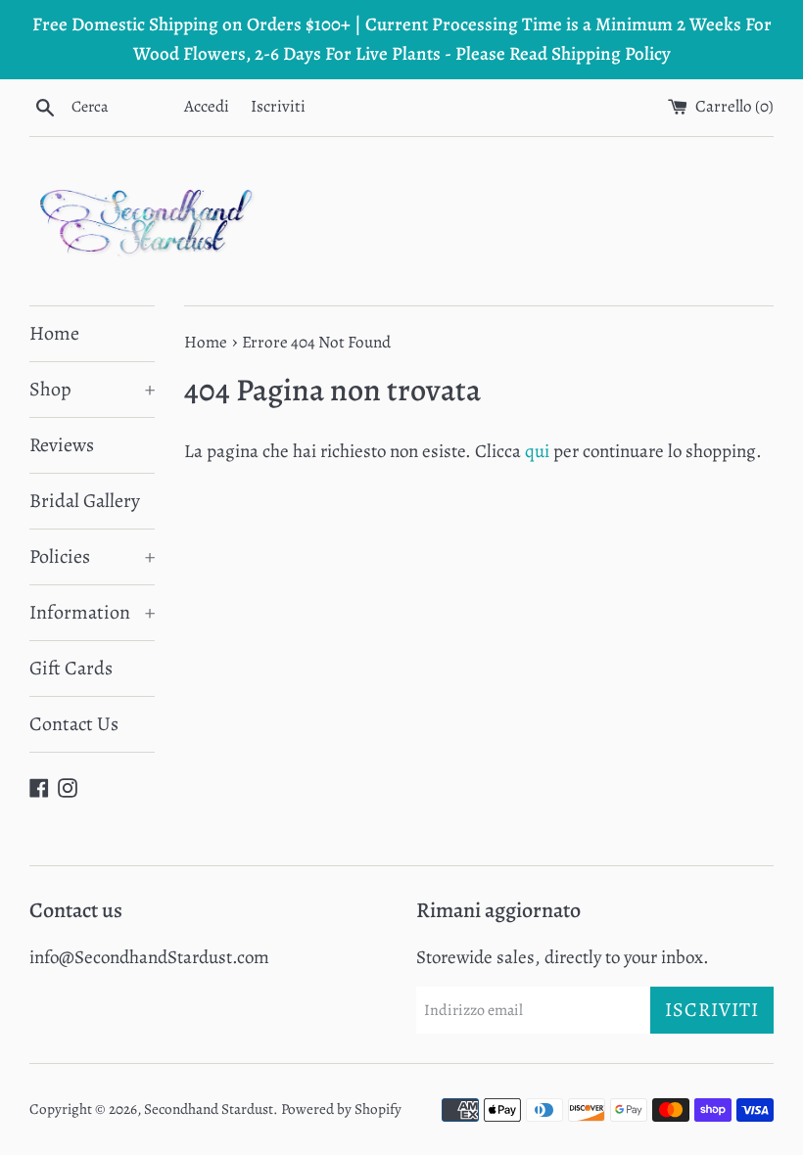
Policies (92, 556)
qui (537, 451)
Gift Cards (71, 668)
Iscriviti (278, 106)
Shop (92, 389)
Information (92, 612)
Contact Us (73, 724)
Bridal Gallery (84, 500)
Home (54, 333)
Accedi (206, 106)
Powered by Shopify (341, 1109)
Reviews (61, 445)
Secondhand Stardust (208, 1109)
